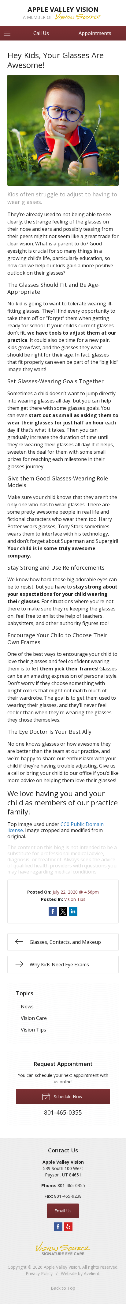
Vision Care (34, 1018)
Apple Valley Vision (62, 1267)
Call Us (41, 33)
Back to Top (63, 1288)
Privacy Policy (39, 1273)
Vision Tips (74, 899)
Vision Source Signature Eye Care (63, 1248)
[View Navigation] (9, 33)
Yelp (68, 1226)
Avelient (91, 1273)
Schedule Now (67, 1096)
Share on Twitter (63, 911)
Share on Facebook (53, 911)
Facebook (58, 1226)
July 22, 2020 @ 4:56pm (76, 892)
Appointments (95, 33)
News (27, 1006)
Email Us (63, 1211)
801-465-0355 (71, 1185)
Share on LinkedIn (73, 911)
